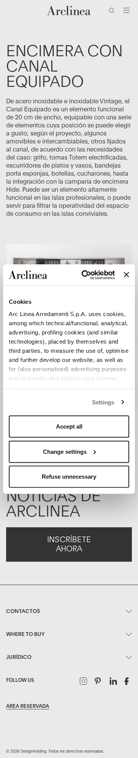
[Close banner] (126, 274)
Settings (103, 402)
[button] (113, 12)
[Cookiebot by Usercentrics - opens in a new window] (85, 275)
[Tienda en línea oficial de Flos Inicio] (69, 10)
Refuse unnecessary (69, 476)
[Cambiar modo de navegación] (126, 10)
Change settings (65, 451)
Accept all (69, 426)
